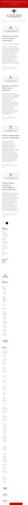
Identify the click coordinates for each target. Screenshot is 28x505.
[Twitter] (13, 4)
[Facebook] (9, 4)
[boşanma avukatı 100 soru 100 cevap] (5, 340)
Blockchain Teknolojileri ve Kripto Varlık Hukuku (5, 353)
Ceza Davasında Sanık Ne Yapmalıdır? (5, 448)
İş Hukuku (4, 308)
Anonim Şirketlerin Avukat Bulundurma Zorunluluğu (16, 2)
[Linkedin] (18, 4)
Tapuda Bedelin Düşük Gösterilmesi (5, 370)
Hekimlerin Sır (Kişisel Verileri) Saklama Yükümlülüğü (10, 38)
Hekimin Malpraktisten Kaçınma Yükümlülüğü (10, 136)
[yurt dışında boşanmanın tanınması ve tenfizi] (5, 494)
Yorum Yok (13, 68)
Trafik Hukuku (4, 330)
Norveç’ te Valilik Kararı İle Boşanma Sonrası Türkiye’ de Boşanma (5, 457)
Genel (4, 304)
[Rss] (11, 4)
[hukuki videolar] (5, 275)
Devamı (3, 70)
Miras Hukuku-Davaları (5, 313)
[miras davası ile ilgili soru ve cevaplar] (5, 500)
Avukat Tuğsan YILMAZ (8, 67)
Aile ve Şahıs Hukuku (4, 288)
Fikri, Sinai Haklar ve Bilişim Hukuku (5, 299)
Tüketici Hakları (4, 334)
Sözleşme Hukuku (5, 322)
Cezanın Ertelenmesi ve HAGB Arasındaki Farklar (5, 410)
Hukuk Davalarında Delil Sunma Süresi (5, 479)
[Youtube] (16, 4)
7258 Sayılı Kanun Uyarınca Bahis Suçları (5, 362)
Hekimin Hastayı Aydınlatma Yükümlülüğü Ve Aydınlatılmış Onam (9, 186)
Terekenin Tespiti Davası (5, 381)
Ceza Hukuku (4, 293)
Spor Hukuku (4, 326)
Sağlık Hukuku (7, 68)
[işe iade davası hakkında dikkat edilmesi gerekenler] (5, 487)
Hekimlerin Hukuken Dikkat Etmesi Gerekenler (10, 88)
